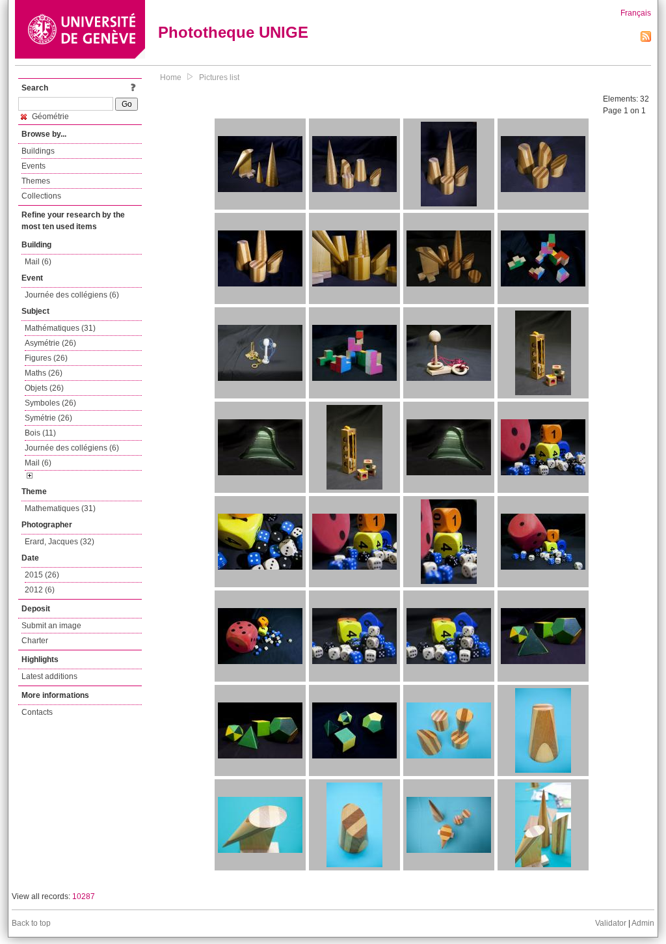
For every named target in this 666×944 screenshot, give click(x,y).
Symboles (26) (50, 403)
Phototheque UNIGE (233, 32)
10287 (83, 896)
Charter (34, 640)
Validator (610, 923)
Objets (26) (44, 388)
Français (635, 13)
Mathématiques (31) (60, 328)
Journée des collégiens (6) (72, 294)
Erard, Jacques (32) (59, 541)
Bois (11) (40, 432)
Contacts (37, 712)
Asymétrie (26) (50, 343)
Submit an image (51, 625)
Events (33, 166)
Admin (643, 923)
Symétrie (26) (48, 418)
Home (170, 77)
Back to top (31, 923)
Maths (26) (43, 373)
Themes (35, 181)
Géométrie (49, 116)
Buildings (38, 151)
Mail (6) (38, 261)
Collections (41, 196)
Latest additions (49, 676)
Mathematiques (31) (60, 508)
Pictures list (219, 77)
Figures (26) (46, 358)
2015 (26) (42, 574)
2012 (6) (40, 589)
